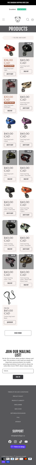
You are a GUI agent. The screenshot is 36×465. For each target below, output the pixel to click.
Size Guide (18, 409)
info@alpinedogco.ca (18, 436)
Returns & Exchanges (18, 413)
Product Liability (18, 400)
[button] (3, 19)
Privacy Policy (18, 396)
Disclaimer (18, 404)
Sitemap (18, 421)
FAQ (18, 417)
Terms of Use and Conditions (18, 392)
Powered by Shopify (21, 456)
